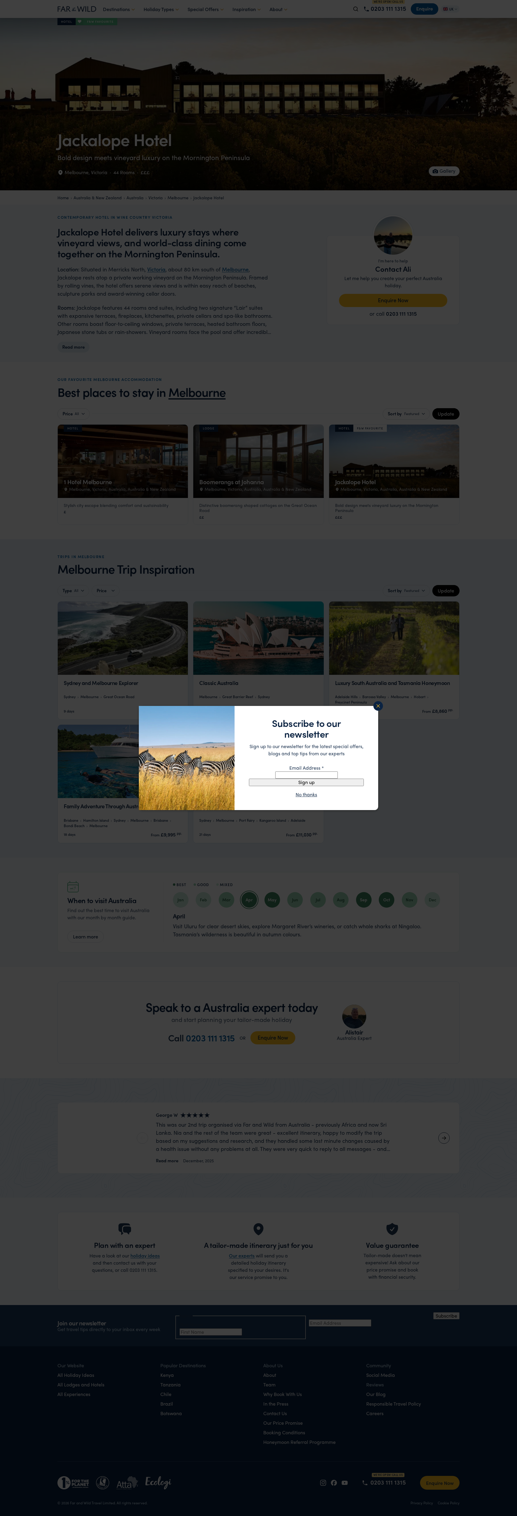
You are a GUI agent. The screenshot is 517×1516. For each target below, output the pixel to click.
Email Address (306, 767)
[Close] (378, 706)
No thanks (306, 794)
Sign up (306, 782)
